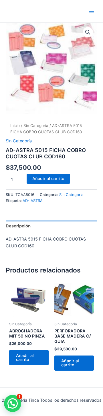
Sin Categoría (35, 125)
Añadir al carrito (48, 178)
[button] (88, 32)
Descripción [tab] (18, 226)
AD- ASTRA (33, 200)
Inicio (15, 125)
